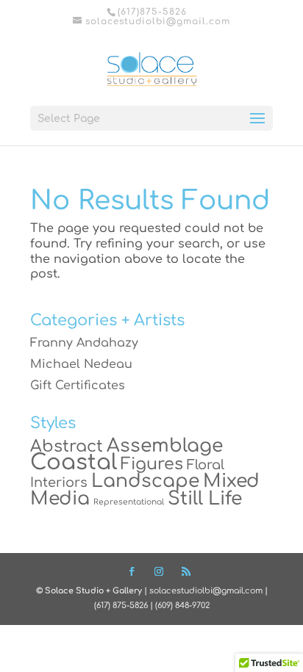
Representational (128, 502)
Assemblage (165, 446)
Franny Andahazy (84, 343)
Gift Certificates (77, 385)
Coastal (73, 462)
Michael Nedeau (81, 364)
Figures (152, 464)
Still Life (205, 498)
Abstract (66, 446)
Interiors (59, 482)
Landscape (145, 481)
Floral (205, 465)
